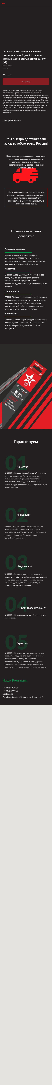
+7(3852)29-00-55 (10, 691)
